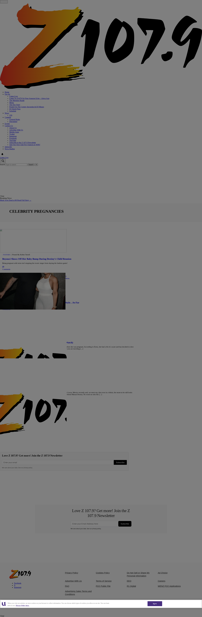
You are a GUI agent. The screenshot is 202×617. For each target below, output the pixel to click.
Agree (155, 604)
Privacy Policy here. (22, 605)
